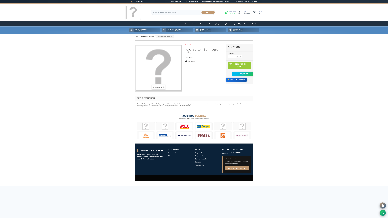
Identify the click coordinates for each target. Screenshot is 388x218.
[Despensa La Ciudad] (133, 12)
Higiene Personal (244, 24)
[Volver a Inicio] (137, 36)
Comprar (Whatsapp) (242, 73)
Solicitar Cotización (201, 159)
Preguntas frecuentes (202, 156)
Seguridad (198, 153)
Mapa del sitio (199, 165)
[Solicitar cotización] (383, 205)
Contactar (198, 162)
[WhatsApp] (383, 213)
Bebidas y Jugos (215, 24)
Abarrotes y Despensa (199, 24)
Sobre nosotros (173, 153)
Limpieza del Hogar (229, 24)
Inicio (187, 24)
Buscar (209, 12)
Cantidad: (231, 53)
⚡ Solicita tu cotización (236, 79)
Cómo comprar (173, 156)
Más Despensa (257, 24)
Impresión (191, 61)
